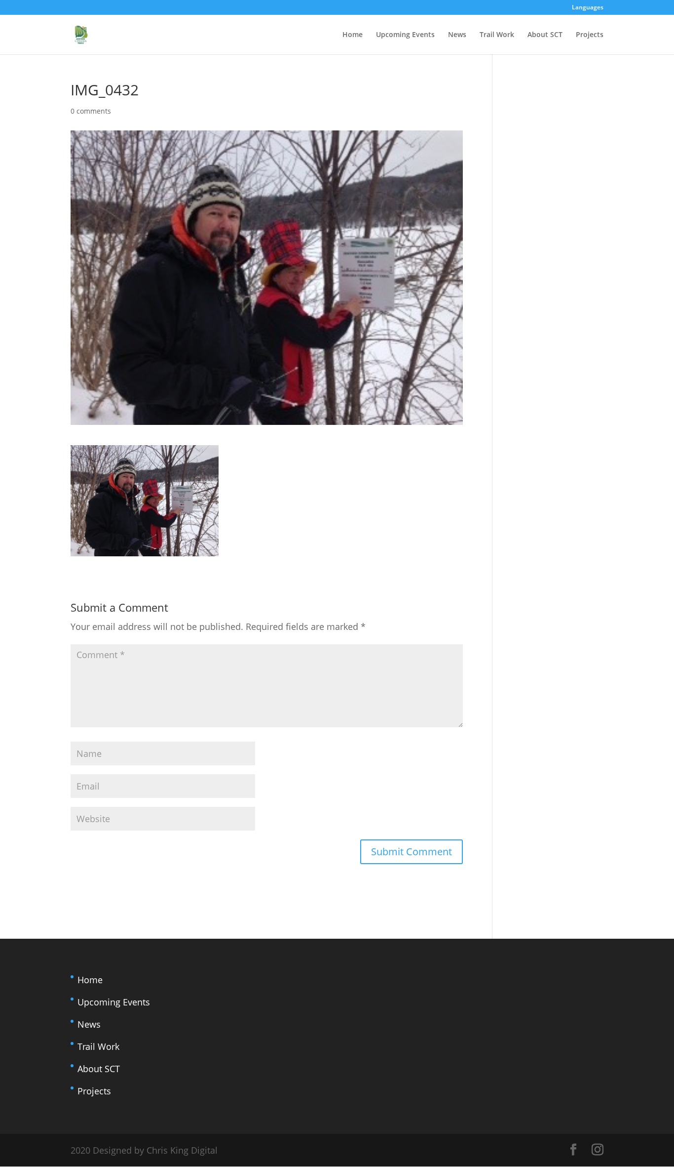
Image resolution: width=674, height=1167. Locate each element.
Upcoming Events (405, 35)
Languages (587, 7)
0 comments (91, 111)
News (457, 35)
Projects (589, 35)
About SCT (544, 35)
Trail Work (497, 35)
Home (352, 35)
